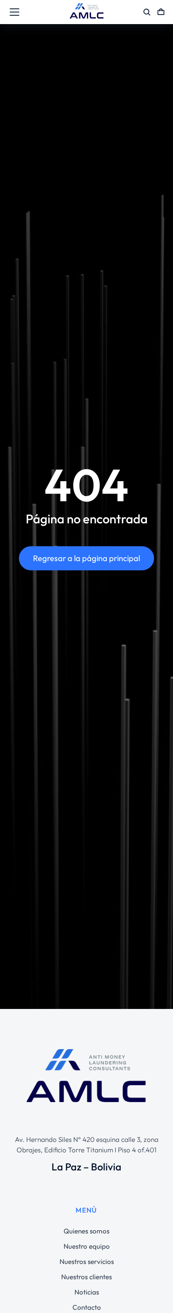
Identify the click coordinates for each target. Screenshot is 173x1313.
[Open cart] (161, 12)
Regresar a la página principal (86, 558)
